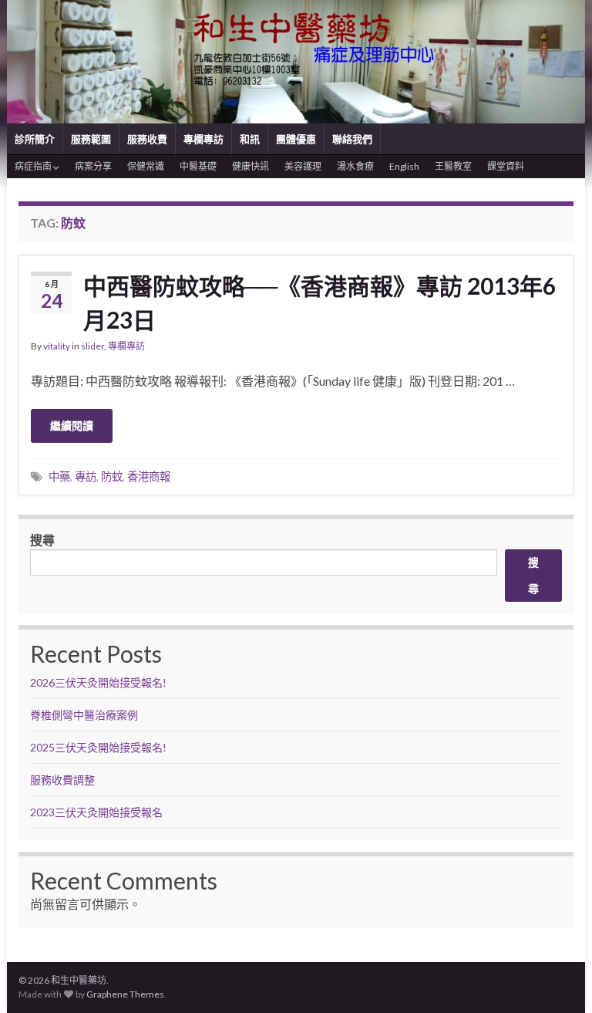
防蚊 (112, 476)
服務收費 (147, 139)
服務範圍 (91, 139)
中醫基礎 (198, 166)
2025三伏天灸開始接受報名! (98, 747)
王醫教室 (453, 166)
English (404, 166)
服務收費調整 (62, 779)
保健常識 (145, 166)
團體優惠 (296, 139)
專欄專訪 (203, 139)
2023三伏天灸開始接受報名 (96, 812)
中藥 (59, 476)
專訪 (85, 476)
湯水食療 (355, 166)
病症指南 (34, 166)
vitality (56, 346)
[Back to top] (557, 978)
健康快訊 (250, 166)
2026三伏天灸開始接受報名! (98, 682)
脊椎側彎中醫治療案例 (85, 714)
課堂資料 (505, 166)
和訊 (250, 139)
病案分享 (93, 166)
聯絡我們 (352, 139)
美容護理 (302, 166)
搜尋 (42, 539)
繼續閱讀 (71, 425)
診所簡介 (35, 139)
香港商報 (148, 476)
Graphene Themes (125, 994)
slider (92, 346)
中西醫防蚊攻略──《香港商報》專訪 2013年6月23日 (319, 302)
